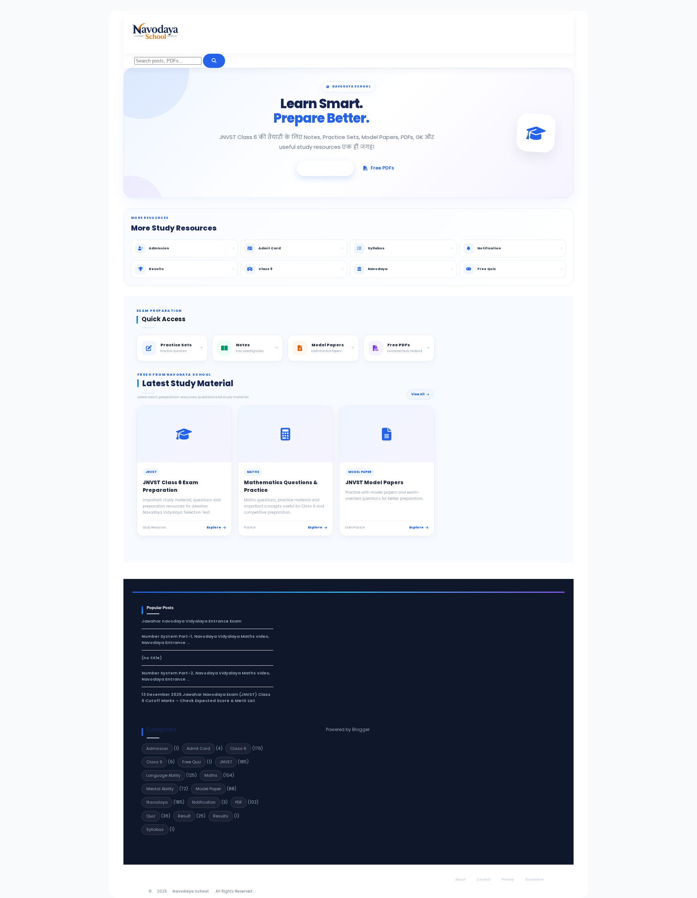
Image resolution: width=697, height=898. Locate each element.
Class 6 (238, 748)
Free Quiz (191, 762)
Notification (204, 802)
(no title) (152, 658)
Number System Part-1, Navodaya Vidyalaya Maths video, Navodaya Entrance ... (205, 639)
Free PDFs (382, 167)
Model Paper (208, 789)
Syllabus (155, 829)
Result (184, 816)
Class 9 (154, 762)
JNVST (226, 762)
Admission (157, 748)
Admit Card (198, 748)
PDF (238, 802)
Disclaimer (534, 880)
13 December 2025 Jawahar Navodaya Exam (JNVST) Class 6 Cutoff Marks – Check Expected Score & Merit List (206, 697)
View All (417, 394)
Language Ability (163, 775)
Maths (210, 775)
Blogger (361, 729)
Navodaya (157, 802)
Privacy (508, 880)
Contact (483, 880)
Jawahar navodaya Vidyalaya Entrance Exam (191, 621)
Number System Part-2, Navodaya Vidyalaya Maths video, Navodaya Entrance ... (206, 676)
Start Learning (328, 167)
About (460, 880)
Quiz (150, 816)
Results (220, 816)
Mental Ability (160, 789)
